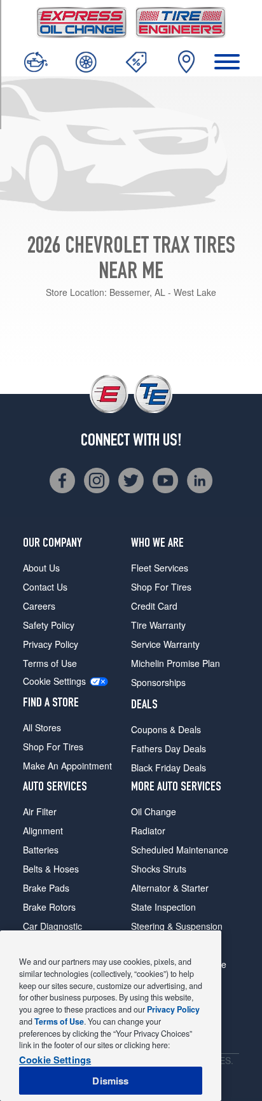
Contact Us (45, 586)
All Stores (42, 727)
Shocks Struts (158, 868)
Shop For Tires (53, 746)
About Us (41, 567)
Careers (39, 606)
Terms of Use (50, 663)
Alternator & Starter (170, 887)
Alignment (43, 830)
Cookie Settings (54, 681)
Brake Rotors (49, 907)
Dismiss (110, 1081)
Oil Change (153, 811)
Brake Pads (46, 887)
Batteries (41, 849)
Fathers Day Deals (168, 748)
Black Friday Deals (168, 767)
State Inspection (163, 907)
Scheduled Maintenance (179, 849)
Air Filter (40, 811)
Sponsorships (158, 682)
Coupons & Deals (166, 729)
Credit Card (154, 606)
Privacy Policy (50, 644)
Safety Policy (48, 625)
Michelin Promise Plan (175, 663)
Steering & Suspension (177, 926)
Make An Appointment (67, 765)
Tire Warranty (158, 625)
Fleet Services (159, 567)
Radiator (148, 830)
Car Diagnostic (52, 926)
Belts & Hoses (51, 868)
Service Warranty (165, 644)
